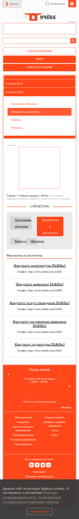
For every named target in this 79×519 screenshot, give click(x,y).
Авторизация (57, 3)
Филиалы (34, 241)
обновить (66, 407)
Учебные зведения (28, 195)
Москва (14, 4)
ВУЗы (45, 195)
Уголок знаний (39, 369)
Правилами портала (42, 502)
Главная (11, 195)
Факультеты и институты (50, 226)
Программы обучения (23, 223)
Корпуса (18, 241)
